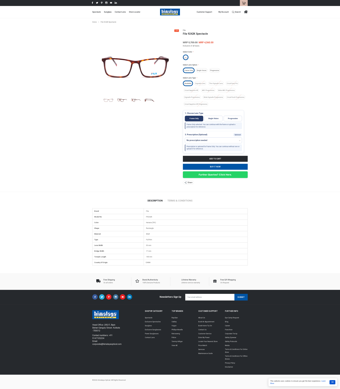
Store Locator (134, 12)
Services (201, 349)
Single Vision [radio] (213, 118)
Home (94, 22)
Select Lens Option (191, 65)
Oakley (174, 322)
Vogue (174, 325)
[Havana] (185, 57)
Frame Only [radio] (194, 118)
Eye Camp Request (232, 318)
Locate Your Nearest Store (208, 341)
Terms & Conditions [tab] (179, 200)
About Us (201, 318)
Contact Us (202, 329)
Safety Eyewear (230, 337)
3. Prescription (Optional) (196, 135)
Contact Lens (120, 12)
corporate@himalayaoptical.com (107, 344)
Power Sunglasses (152, 333)
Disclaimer (229, 367)
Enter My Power (204, 337)
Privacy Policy (230, 363)
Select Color (188, 52)
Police (174, 337)
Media (227, 345)
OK (332, 382)
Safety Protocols (231, 341)
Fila (184, 30)
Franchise (228, 329)
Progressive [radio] (233, 118)
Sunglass (108, 12)
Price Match (202, 345)
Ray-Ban (175, 318)
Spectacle (96, 12)
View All (174, 345)
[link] (92, 3)
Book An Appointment (206, 322)
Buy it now (215, 166)
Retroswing (176, 333)
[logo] (170, 12)
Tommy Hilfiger (177, 341)
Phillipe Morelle (177, 329)
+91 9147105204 (102, 337)
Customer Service (204, 333)
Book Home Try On (205, 325)
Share (190, 182)
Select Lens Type (190, 78)
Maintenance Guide (205, 353)
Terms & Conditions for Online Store (236, 350)
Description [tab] (155, 200)
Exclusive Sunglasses (153, 329)
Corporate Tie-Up (231, 333)
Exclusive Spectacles (153, 322)
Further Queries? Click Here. (215, 174)
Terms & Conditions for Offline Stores (236, 357)
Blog (226, 322)
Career (227, 325)
